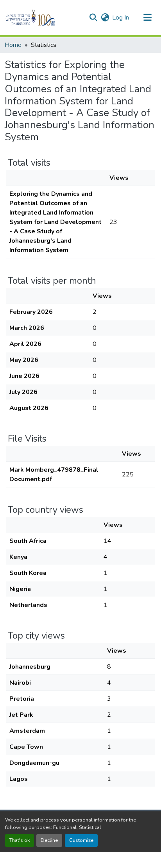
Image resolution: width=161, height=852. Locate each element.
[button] (43, 17)
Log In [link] (120, 17)
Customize (81, 840)
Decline (49, 840)
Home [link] (13, 45)
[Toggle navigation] (148, 17)
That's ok (19, 840)
